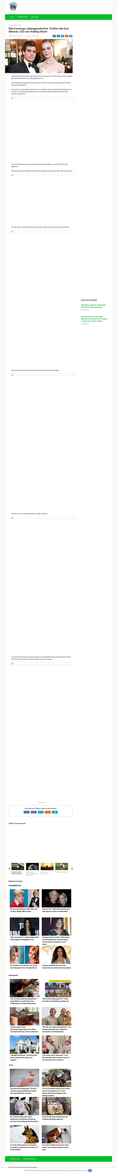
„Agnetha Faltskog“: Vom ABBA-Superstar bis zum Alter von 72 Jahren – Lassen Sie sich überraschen (94, 319)
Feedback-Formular (29, 1159)
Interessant (35, 17)
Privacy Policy (15, 1159)
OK (90, 1170)
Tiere (12, 17)
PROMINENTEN (22, 17)
